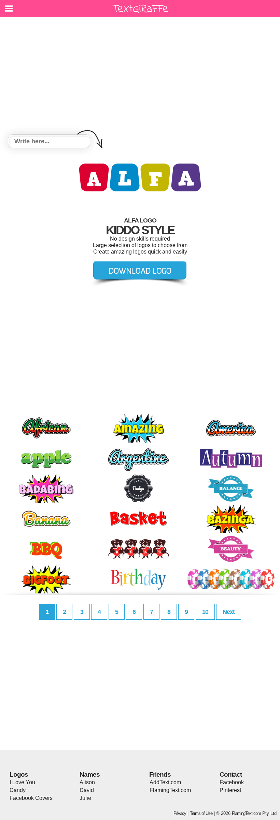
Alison (87, 782)
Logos (19, 774)
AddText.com (165, 782)
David (87, 790)
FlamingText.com (170, 790)
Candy (18, 790)
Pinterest (230, 790)
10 (205, 611)
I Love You (22, 782)
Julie (85, 798)
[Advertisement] (140, 77)
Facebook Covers (31, 798)
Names (90, 774)
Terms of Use (201, 813)
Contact (231, 774)
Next (229, 611)
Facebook (232, 782)
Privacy (179, 813)
